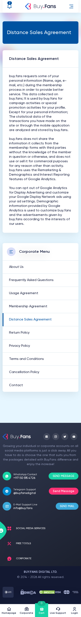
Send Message (63, 491)
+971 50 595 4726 (24, 478)
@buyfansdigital (24, 493)
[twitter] (64, 436)
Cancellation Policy (24, 372)
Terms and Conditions (26, 359)
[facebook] (46, 436)
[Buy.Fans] (40, 6)
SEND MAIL (67, 506)
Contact (16, 385)
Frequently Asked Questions (31, 280)
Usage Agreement (23, 293)
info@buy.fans (22, 508)
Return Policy (19, 332)
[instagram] (55, 436)
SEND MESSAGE (63, 476)
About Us (16, 267)
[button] (71, 6)
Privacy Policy (19, 346)
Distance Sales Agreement (30, 319)
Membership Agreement (28, 306)
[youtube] (73, 436)
